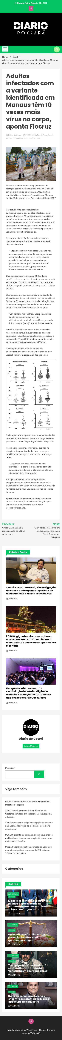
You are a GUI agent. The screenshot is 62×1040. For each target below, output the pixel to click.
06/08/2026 (12, 651)
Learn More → (31, 746)
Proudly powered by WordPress (22, 1030)
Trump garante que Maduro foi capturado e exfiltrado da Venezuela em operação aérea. (28, 968)
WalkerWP (35, 1033)
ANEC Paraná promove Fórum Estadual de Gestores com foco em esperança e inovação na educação (28, 813)
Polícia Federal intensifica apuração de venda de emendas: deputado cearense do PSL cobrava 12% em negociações (28, 850)
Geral (45, 135)
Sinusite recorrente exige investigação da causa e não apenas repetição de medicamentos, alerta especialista (31, 590)
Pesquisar (10, 768)
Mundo (12, 897)
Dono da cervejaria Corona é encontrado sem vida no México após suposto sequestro (28, 998)
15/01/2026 (15, 944)
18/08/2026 (12, 599)
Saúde (51, 135)
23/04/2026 (15, 913)
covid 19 (27, 138)
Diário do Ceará (15, 135)
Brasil (39, 135)
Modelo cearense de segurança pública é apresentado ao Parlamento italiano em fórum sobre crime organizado (28, 905)
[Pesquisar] (39, 774)
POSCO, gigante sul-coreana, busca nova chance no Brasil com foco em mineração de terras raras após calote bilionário (31, 641)
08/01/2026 (15, 975)
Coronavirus (18, 138)
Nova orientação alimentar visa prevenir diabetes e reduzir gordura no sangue (29, 937)
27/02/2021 (30, 135)
